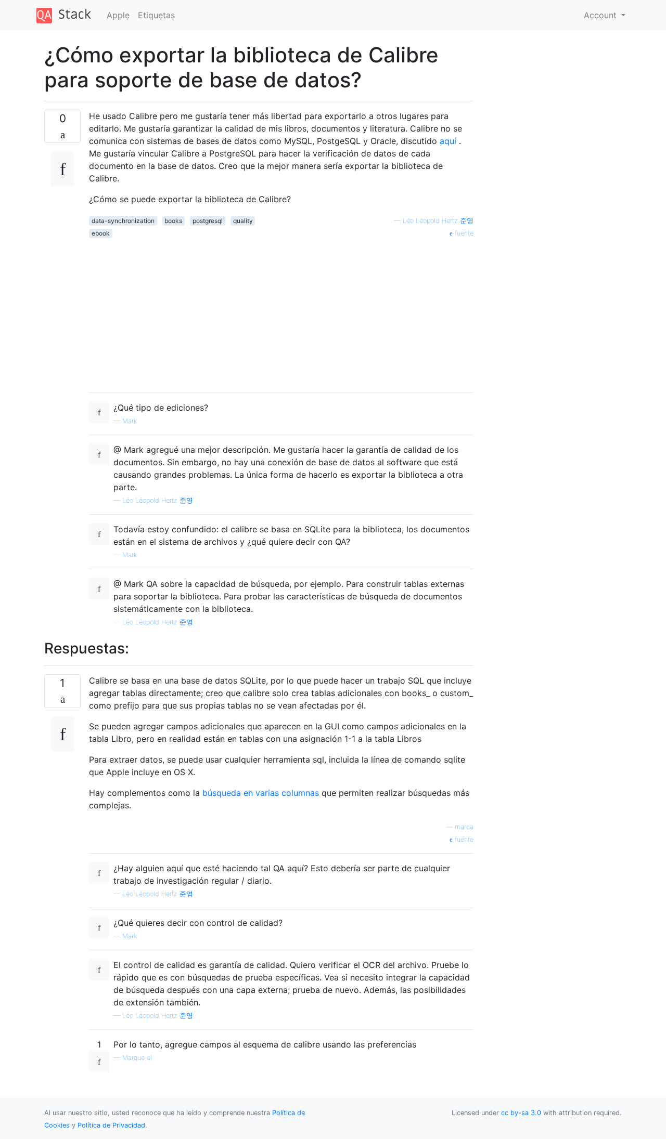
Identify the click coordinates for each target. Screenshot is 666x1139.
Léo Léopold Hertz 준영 (438, 221)
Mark (129, 421)
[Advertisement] (281, 311)
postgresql (208, 221)
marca (464, 827)
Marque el (137, 1058)
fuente (463, 233)
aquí (448, 141)
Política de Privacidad (111, 1125)
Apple (118, 15)
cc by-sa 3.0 (521, 1113)
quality (243, 221)
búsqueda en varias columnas (260, 793)
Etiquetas (156, 15)
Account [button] (601, 15)
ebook (101, 233)
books (173, 221)
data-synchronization (123, 221)
